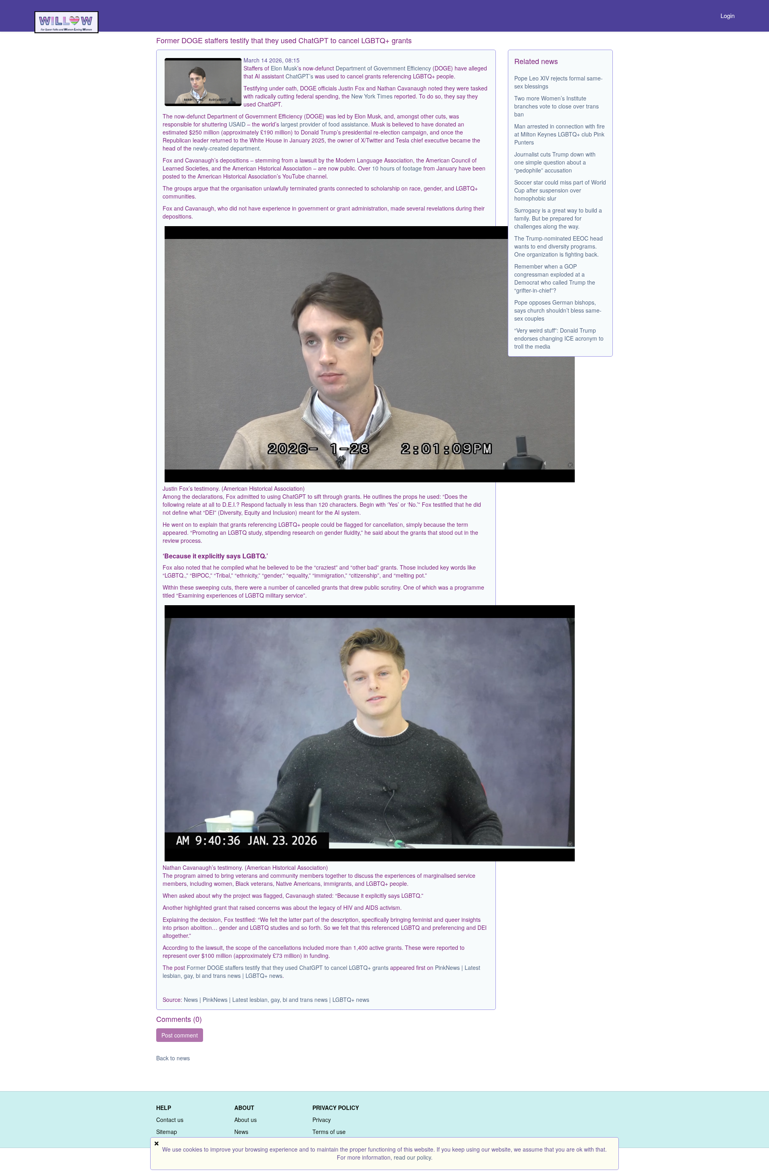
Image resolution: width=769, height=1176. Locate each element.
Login (728, 15)
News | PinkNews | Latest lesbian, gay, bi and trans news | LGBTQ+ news (276, 999)
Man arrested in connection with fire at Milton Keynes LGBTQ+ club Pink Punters (559, 134)
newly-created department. (227, 148)
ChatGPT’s (300, 76)
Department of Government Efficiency (383, 68)
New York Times (372, 96)
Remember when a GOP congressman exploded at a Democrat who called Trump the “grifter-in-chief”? (554, 278)
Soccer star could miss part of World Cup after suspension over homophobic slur (560, 190)
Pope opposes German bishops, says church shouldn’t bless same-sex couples (558, 310)
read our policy (412, 1157)
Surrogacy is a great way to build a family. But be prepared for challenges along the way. (558, 218)
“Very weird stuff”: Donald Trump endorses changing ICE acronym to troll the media (559, 338)
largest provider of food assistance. (324, 124)
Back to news (173, 1058)
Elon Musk (284, 68)
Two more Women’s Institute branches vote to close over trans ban (556, 106)
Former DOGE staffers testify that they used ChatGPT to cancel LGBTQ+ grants (288, 967)
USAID (237, 124)
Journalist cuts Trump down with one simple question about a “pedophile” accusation (555, 162)
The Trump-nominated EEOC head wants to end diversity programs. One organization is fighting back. (558, 246)
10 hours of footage (397, 168)
